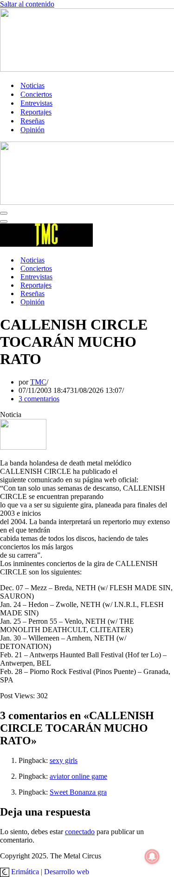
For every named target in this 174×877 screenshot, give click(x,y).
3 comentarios (39, 399)
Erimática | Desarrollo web (49, 872)
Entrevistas (36, 103)
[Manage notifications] (152, 856)
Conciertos (36, 94)
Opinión (32, 130)
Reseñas (32, 121)
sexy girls (63, 760)
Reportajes (36, 112)
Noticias (32, 85)
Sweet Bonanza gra (78, 792)
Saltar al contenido (27, 4)
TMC (38, 382)
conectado (80, 832)
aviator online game (78, 776)
